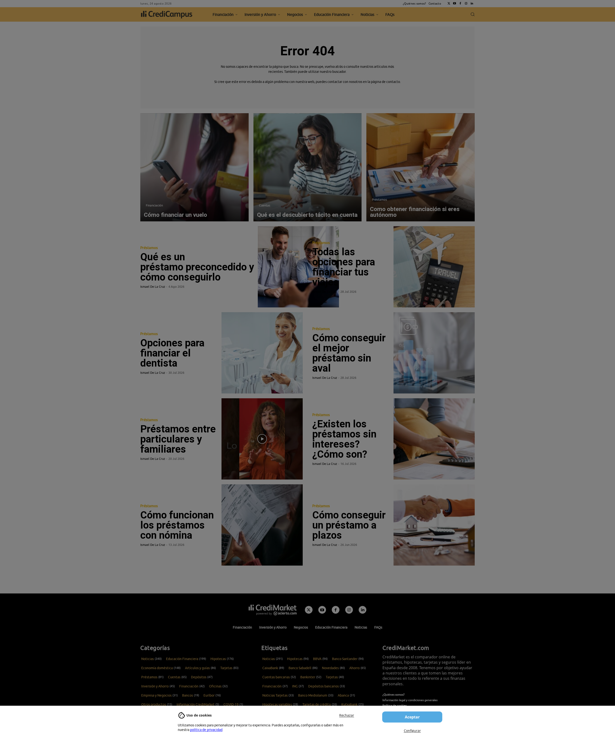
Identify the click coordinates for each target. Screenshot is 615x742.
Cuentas (264, 205)
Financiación (154, 205)
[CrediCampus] (166, 14)
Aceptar (412, 717)
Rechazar (346, 715)
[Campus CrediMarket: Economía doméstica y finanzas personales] (273, 610)
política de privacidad (206, 730)
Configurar (412, 730)
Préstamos (379, 199)
